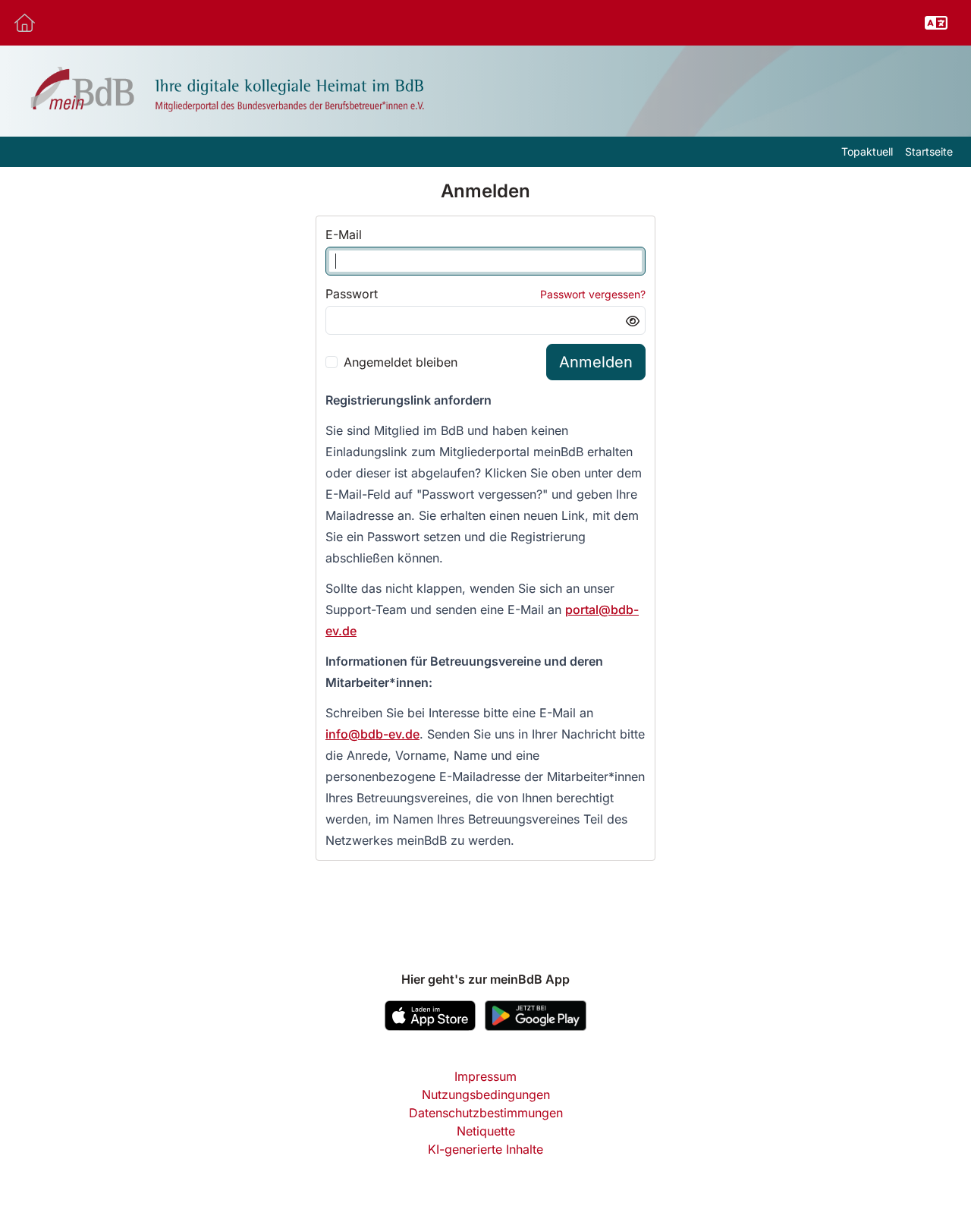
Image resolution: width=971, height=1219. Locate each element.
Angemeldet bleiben (400, 362)
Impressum (485, 1076)
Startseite (929, 151)
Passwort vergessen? (593, 294)
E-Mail (343, 234)
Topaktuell (867, 151)
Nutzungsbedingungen (486, 1094)
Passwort (351, 293)
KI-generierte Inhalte (485, 1149)
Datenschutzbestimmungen (486, 1112)
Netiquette (486, 1131)
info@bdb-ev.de (372, 734)
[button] (936, 23)
